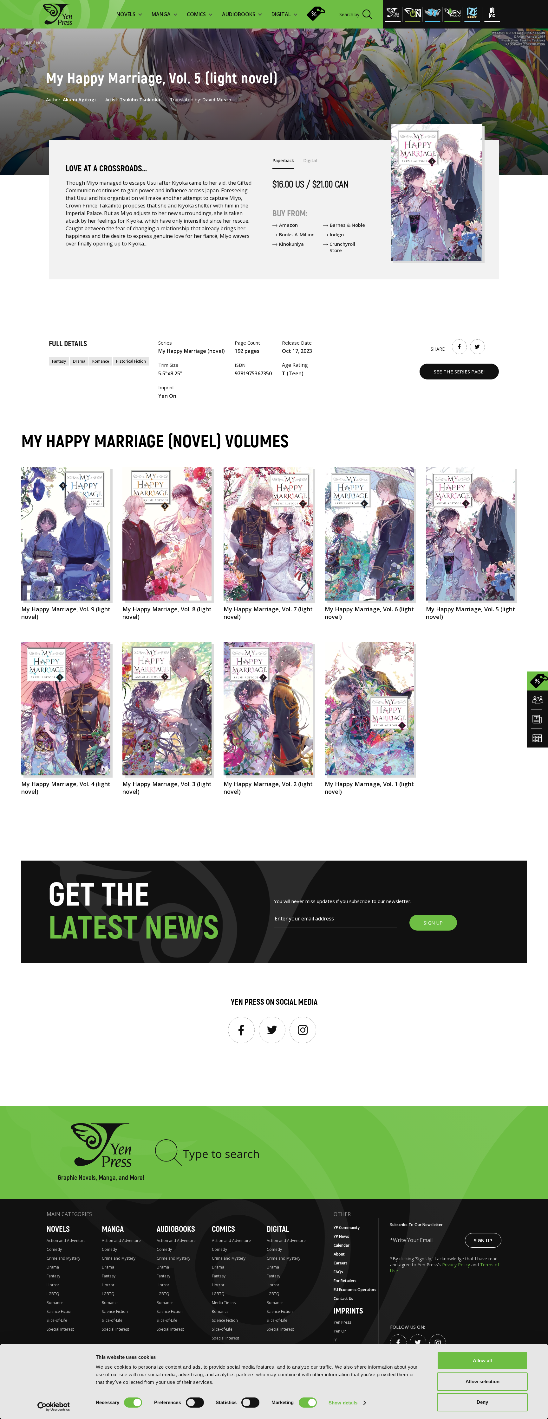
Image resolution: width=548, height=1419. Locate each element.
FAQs (338, 1272)
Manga (113, 1229)
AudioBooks (176, 1229)
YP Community (347, 1227)
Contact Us (343, 1298)
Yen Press (342, 1322)
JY (335, 1340)
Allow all (482, 1360)
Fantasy (59, 361)
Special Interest (60, 1329)
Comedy (54, 1249)
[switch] (195, 1402)
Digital (278, 1229)
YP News (341, 1236)
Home (26, 43)
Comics (223, 1229)
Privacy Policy (456, 1265)
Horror (53, 1285)
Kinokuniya (291, 244)
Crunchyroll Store (342, 247)
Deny (482, 1402)
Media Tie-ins (224, 1302)
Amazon (288, 225)
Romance (100, 361)
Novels (43, 43)
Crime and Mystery (63, 1258)
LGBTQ (53, 1293)
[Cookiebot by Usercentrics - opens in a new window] (54, 1406)
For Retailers (345, 1280)
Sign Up (483, 1240)
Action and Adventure (66, 1240)
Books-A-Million (297, 234)
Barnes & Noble (347, 225)
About (339, 1254)
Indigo (337, 234)
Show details (343, 1402)
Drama (79, 361)
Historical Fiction (131, 361)
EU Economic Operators (355, 1289)
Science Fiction (60, 1311)
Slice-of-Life (57, 1320)
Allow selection (482, 1381)
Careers (341, 1263)
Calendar (341, 1245)
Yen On (340, 1331)
